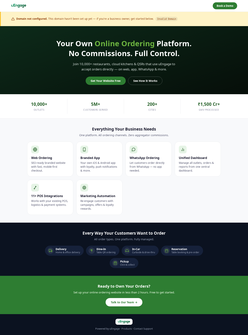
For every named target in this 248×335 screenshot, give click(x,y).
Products (126, 328)
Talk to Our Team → (124, 302)
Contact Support (143, 328)
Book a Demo (225, 6)
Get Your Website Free (106, 81)
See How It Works (145, 81)
